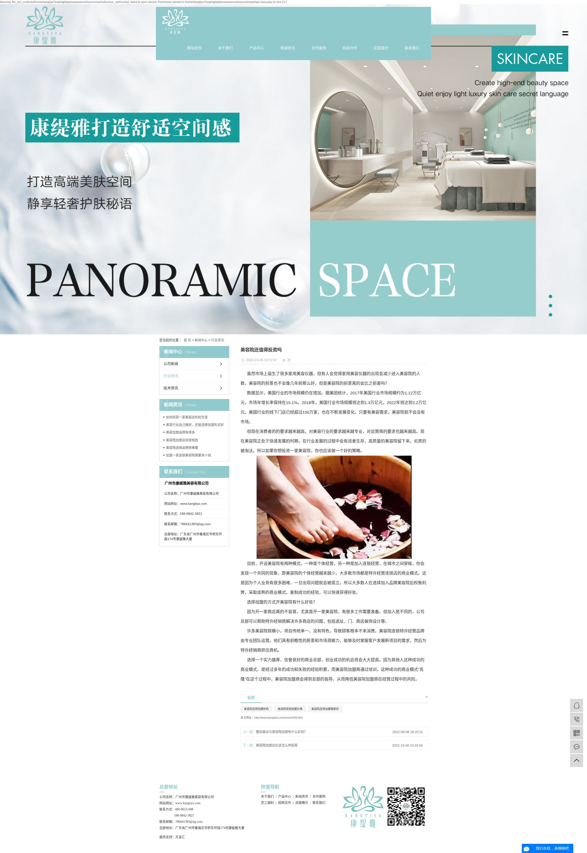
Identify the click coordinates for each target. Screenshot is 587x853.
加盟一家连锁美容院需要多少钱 (188, 455)
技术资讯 (170, 388)
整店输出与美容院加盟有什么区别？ (281, 732)
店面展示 (381, 48)
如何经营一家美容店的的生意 (187, 417)
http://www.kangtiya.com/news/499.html (278, 717)
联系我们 (412, 48)
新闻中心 (201, 340)
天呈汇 (180, 837)
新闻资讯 (287, 48)
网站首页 (194, 48)
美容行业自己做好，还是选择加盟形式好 (195, 424)
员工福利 (267, 802)
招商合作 (350, 48)
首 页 (187, 340)
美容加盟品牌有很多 (180, 432)
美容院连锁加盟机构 (256, 709)
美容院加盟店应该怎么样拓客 (277, 745)
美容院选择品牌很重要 (182, 447)
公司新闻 (170, 364)
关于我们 (225, 48)
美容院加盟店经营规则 (182, 440)
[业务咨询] (576, 705)
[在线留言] (576, 746)
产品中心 (256, 48)
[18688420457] (576, 719)
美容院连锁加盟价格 (290, 709)
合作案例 (318, 48)
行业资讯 (217, 340)
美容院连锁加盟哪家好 (325, 709)
